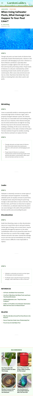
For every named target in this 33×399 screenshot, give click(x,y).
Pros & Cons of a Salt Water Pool (11, 323)
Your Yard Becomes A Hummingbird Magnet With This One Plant (23, 390)
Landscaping (4, 9)
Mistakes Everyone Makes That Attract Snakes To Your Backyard (8, 390)
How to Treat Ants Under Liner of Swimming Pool (16, 320)
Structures (13, 9)
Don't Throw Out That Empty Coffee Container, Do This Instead (23, 369)
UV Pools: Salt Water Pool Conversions (13, 292)
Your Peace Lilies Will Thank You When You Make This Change (9, 369)
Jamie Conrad (6, 24)
